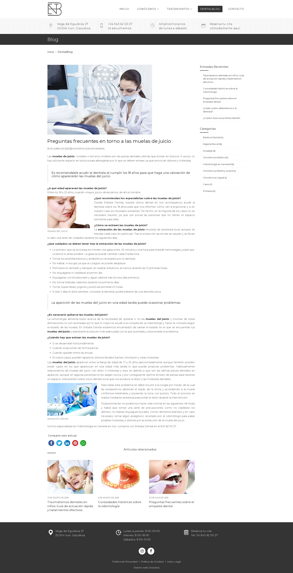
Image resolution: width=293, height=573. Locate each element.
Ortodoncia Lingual (215, 177)
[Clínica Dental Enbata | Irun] (61, 9)
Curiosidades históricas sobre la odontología (220, 90)
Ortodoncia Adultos (215, 157)
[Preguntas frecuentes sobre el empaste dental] (172, 477)
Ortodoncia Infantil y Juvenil (219, 170)
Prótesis (209, 191)
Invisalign (209, 150)
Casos (207, 184)
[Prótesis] (146, 521)
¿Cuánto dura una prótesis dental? (221, 118)
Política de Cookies (152, 561)
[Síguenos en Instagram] (142, 551)
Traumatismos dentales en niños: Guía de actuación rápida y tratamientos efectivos (70, 506)
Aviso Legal (174, 561)
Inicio (124, 9)
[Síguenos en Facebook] (151, 551)
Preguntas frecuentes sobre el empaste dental (219, 100)
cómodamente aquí (225, 26)
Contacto (236, 9)
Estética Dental (213, 137)
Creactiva (154, 567)
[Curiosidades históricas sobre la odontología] (121, 477)
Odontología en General (89, 148)
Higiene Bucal (212, 144)
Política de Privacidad (124, 561)
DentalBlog (210, 9)
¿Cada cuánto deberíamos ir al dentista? (220, 110)
